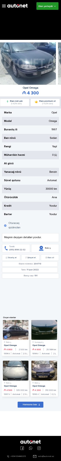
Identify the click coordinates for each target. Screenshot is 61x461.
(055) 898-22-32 (17, 250)
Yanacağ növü (12, 172)
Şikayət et (32, 257)
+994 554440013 (18, 456)
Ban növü (10, 138)
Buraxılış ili (10, 129)
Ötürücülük (11, 197)
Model (8, 121)
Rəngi (7, 146)
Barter (8, 214)
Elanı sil (51, 257)
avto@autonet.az (46, 456)
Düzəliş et (12, 257)
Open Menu (4, 6)
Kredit (8, 206)
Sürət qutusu (12, 180)
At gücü (9, 163)
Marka (8, 112)
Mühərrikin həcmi (14, 155)
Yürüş (7, 189)
